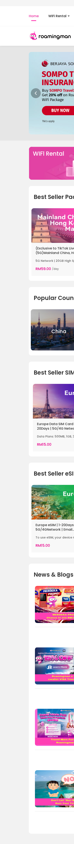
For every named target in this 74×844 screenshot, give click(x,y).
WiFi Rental (57, 16)
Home (34, 16)
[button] (36, 93)
